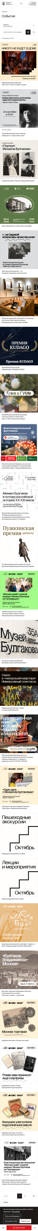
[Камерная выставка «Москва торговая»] (19, 1019)
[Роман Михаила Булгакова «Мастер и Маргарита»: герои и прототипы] (19, 108)
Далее (6, 1202)
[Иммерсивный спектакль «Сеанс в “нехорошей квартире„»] (19, 686)
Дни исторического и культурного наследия (17, 226)
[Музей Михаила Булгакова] (32, 3)
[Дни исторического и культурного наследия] (19, 204)
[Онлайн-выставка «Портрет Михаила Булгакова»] (19, 159)
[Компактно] (33, 32)
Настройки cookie (11, 1221)
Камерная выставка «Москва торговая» (15, 1040)
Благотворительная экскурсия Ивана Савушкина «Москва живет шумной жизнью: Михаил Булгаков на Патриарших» (16, 1182)
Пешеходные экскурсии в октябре (13, 854)
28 (34, 1196)
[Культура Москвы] (8, 3)
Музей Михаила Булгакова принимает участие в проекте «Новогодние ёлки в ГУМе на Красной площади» (14, 417)
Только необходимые (12, 1216)
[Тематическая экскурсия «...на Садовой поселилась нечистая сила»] (19, 249)
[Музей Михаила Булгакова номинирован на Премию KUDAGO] (19, 346)
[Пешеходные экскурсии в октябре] (19, 832)
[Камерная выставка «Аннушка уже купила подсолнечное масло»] (19, 1111)
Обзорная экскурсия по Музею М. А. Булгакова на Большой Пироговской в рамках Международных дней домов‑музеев (18, 320)
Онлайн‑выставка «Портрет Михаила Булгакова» (18, 181)
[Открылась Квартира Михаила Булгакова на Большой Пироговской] (19, 639)
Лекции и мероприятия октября (13, 899)
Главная (4, 11)
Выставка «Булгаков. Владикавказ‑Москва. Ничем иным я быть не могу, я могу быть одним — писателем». (16, 993)
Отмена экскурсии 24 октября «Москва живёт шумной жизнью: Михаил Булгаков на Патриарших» (13, 613)
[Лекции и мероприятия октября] (19, 877)
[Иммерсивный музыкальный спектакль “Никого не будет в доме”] (19, 61)
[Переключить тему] (21, 3)
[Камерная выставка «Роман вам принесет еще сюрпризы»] (19, 1064)
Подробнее (16, 1211)
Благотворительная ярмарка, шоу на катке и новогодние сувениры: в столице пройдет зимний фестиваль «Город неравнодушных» (17, 466)
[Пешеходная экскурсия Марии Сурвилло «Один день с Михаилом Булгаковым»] (19, 785)
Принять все (25, 1221)
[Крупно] (28, 32)
